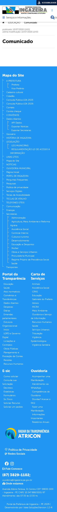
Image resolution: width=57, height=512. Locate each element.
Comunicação (13, 206)
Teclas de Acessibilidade (18, 195)
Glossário (11, 134)
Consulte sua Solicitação (9, 382)
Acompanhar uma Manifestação (40, 378)
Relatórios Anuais (40, 422)
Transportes (12, 267)
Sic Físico (8, 399)
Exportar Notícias (20, 126)
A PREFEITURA (13, 81)
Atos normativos (12, 291)
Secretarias (11, 214)
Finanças (10, 210)
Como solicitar (11, 376)
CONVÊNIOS (12, 115)
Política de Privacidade (22, 449)
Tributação (37, 333)
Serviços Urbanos (40, 329)
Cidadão (10, 96)
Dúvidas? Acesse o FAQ (41, 401)
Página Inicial (12, 172)
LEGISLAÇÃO (12, 142)
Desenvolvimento (20, 240)
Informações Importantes (38, 416)
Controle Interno (20, 233)
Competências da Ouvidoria (40, 393)
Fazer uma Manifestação (37, 409)
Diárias (7, 310)
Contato (10, 107)
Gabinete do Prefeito (42, 299)
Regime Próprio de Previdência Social (30, 259)
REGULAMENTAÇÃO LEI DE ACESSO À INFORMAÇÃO (30, 151)
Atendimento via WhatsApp (39, 386)
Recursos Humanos (13, 364)
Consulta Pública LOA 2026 (19, 104)
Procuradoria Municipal (23, 256)
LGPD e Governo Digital (11, 335)
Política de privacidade (17, 187)
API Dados (17, 123)
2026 (46, 504)
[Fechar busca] (52, 17)
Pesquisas (11, 183)
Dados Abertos (13, 119)
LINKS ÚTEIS (12, 157)
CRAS (35, 291)
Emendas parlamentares (9, 316)
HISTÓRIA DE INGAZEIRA (18, 138)
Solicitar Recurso (12, 403)
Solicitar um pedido (13, 407)
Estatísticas (9, 391)
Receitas (8, 360)
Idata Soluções (31, 507)
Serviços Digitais (14, 191)
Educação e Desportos (23, 244)
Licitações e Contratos (8, 343)
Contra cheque (13, 111)
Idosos (35, 303)
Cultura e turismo (20, 237)
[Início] (3, 22)
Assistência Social (20, 229)
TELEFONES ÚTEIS (15, 202)
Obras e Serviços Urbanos (24, 252)
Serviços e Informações (18, 17)
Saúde (14, 263)
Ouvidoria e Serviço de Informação (41, 316)
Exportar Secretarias (21, 130)
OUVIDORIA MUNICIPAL (18, 168)
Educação (8, 284)
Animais (36, 284)
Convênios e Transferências (9, 297)
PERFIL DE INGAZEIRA (17, 176)
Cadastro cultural (14, 92)
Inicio (6, 329)
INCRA (35, 307)
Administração (19, 218)
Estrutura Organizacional (9, 324)
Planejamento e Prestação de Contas (12, 354)
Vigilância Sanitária (41, 345)
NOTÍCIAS (11, 164)
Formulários (10, 395)
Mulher (15, 248)
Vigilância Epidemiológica (38, 339)
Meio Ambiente (40, 310)
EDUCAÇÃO (14, 22)
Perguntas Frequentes (17, 180)
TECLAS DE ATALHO (16, 199)
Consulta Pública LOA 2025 (19, 100)
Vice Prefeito (17, 88)
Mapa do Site (12, 161)
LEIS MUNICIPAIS (20, 145)
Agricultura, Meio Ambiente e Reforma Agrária (30, 223)
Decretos (8, 388)
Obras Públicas (11, 349)
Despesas (8, 307)
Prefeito (15, 85)
